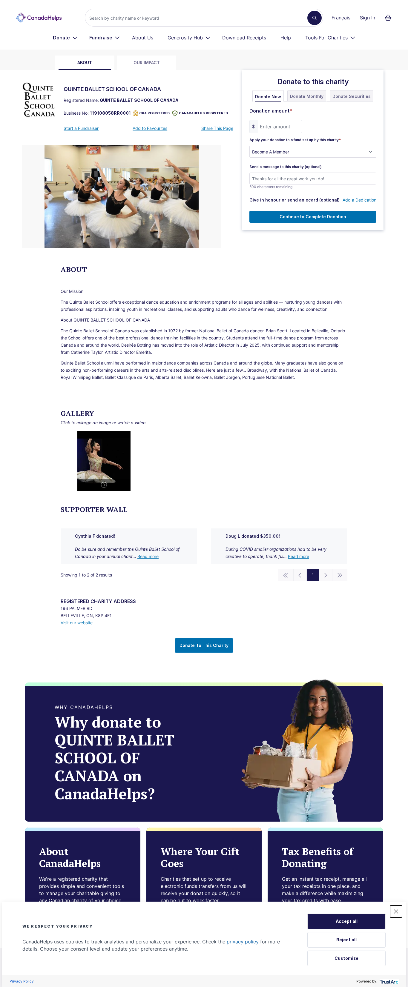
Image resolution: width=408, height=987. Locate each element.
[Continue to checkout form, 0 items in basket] (390, 17)
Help (285, 38)
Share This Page (217, 128)
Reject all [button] (346, 939)
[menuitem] (65, 37)
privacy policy (243, 942)
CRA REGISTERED (154, 113)
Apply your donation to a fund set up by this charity (295, 140)
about (84, 62)
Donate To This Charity (204, 645)
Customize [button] (346, 958)
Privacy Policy (22, 981)
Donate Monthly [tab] (306, 96)
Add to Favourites (150, 128)
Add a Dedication (359, 199)
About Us (142, 38)
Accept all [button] (347, 921)
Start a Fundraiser (81, 128)
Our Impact (147, 62)
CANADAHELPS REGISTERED (203, 113)
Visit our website (77, 622)
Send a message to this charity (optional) (285, 167)
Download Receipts (244, 38)
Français (341, 18)
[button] (396, 911)
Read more (148, 556)
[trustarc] (388, 981)
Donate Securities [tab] (351, 96)
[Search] (314, 18)
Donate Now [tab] (268, 96)
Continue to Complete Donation (313, 216)
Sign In (367, 18)
